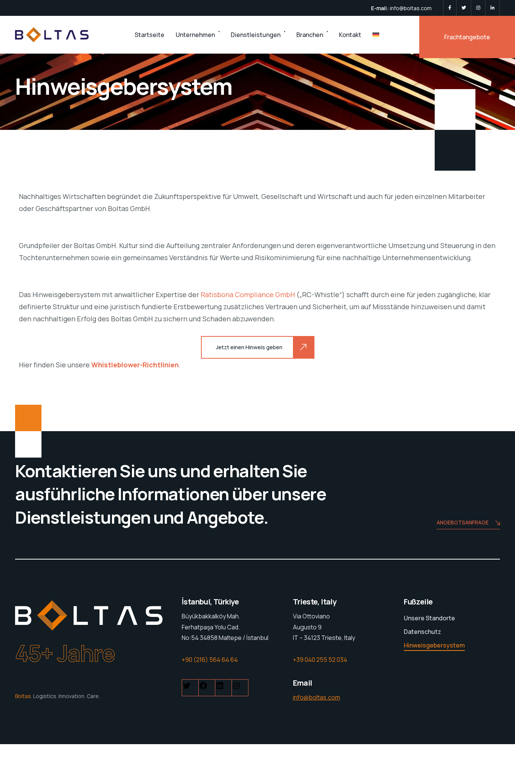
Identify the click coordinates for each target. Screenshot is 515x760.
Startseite (149, 35)
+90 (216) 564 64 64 (210, 659)
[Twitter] (464, 8)
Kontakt (350, 35)
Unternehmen (195, 35)
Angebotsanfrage (463, 522)
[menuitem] (375, 34)
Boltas (23, 696)
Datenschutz (422, 631)
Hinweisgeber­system (434, 645)
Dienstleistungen (255, 35)
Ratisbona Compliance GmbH (248, 294)
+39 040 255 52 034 (320, 659)
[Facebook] (449, 8)
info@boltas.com (411, 8)
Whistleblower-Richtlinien (135, 364)
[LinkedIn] (493, 8)
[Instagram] (478, 8)
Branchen (309, 35)
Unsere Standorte (429, 618)
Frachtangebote (467, 37)
